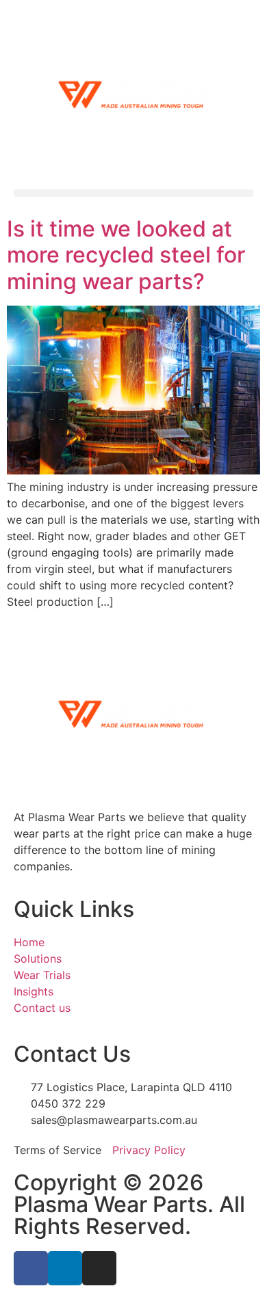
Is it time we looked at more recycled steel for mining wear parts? (126, 255)
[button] (133, 193)
